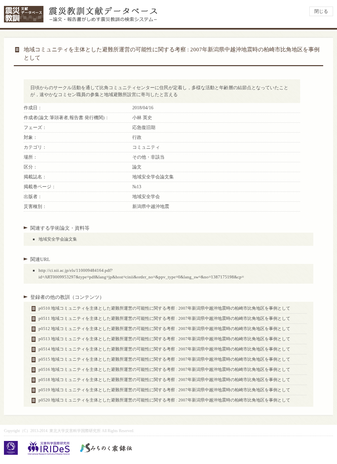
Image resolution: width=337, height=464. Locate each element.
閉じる (321, 11)
